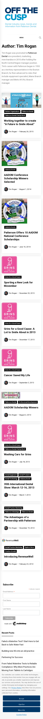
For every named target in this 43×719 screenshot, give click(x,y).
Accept (21, 699)
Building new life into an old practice (18, 651)
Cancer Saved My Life (17, 375)
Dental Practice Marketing (13, 508)
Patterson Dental (27, 111)
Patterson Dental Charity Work (15, 115)
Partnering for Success (12, 657)
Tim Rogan (13, 132)
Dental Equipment (11, 475)
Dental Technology (11, 479)
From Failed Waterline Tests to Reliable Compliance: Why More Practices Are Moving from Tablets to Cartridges (19, 666)
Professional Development (28, 402)
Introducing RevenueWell (18, 556)
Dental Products (24, 475)
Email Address (9, 592)
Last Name (7, 609)
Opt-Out (21, 704)
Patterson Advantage (12, 512)
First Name (7, 600)
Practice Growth (10, 551)
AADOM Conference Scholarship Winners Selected (16, 178)
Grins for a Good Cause (13, 277)
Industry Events (10, 169)
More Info (21, 710)
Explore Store (29, 547)
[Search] (40, 37)
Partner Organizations (12, 111)
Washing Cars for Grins (17, 454)
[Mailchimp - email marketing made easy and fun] (15, 625)
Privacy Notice (16, 688)
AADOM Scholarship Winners (21, 407)
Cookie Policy (21, 715)
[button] (21, 37)
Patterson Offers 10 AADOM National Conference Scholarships (21, 236)
